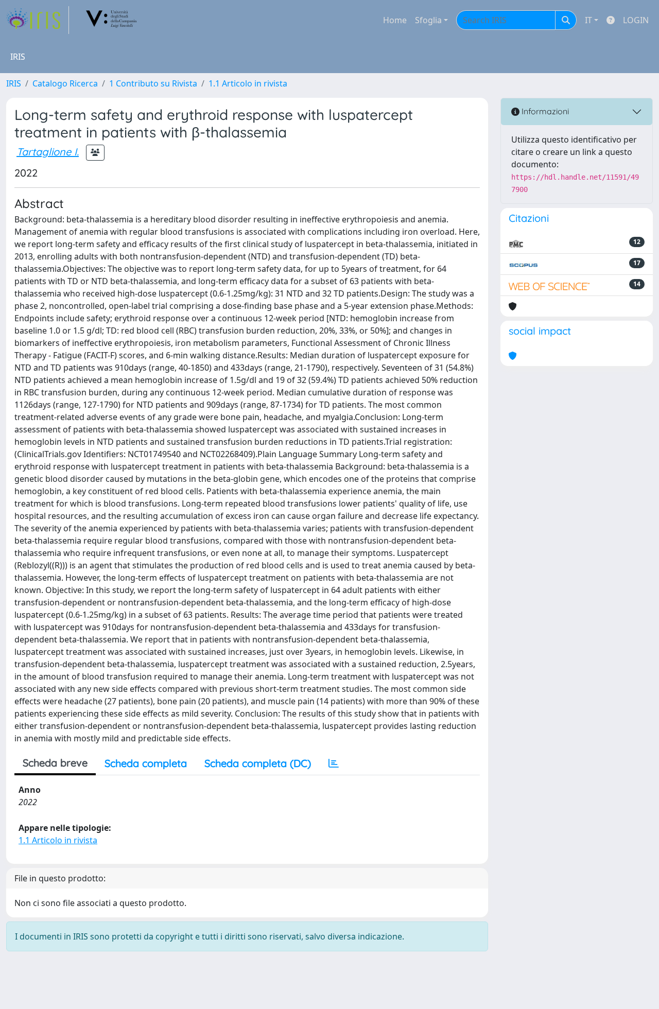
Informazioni (544, 111)
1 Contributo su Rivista (153, 83)
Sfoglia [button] (428, 20)
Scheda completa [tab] (146, 763)
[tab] (334, 763)
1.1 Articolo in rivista (248, 83)
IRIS (13, 83)
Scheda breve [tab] (55, 762)
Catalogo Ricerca (65, 83)
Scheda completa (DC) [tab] (257, 763)
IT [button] (588, 20)
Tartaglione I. (47, 151)
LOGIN (636, 20)
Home (395, 20)
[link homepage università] (111, 20)
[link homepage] (37, 20)
